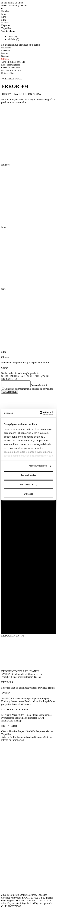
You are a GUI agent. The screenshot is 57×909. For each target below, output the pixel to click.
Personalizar (27, 484)
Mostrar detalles (38, 465)
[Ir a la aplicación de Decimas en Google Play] (28, 610)
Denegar (28, 493)
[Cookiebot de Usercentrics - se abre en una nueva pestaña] (40, 413)
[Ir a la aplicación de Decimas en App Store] (28, 626)
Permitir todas (28, 475)
